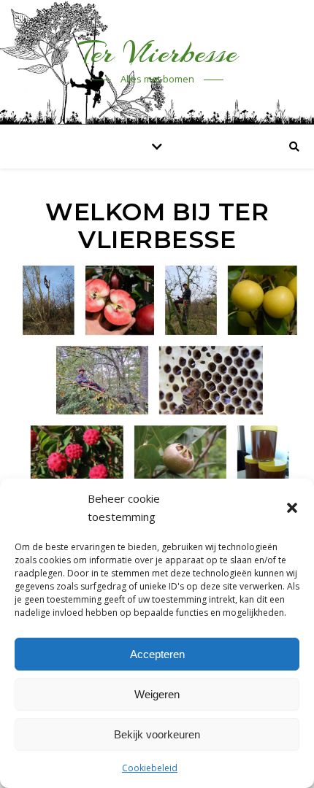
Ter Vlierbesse (157, 52)
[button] (292, 508)
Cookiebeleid (149, 768)
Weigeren (157, 694)
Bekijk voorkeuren (157, 734)
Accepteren (157, 654)
